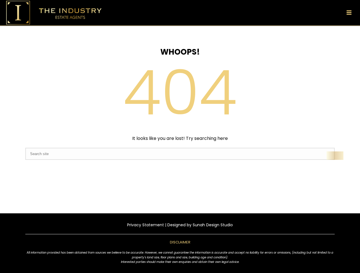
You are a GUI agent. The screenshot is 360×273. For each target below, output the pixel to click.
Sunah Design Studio (213, 225)
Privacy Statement (145, 225)
